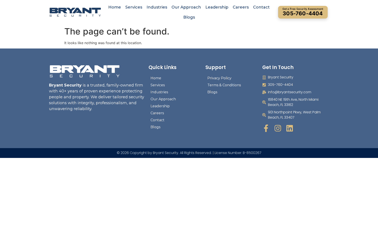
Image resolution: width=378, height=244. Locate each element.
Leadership (216, 7)
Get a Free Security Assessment (302, 12)
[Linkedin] (289, 128)
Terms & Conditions (224, 85)
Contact (261, 7)
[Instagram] (278, 128)
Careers (241, 7)
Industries (157, 7)
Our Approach (186, 7)
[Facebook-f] (266, 128)
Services (133, 7)
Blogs (189, 17)
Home (114, 7)
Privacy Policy (219, 78)
